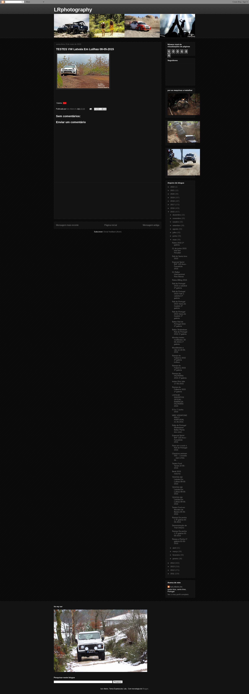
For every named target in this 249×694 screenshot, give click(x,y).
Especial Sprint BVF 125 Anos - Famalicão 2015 (179, 265)
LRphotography (73, 9)
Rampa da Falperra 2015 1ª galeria (179, 389)
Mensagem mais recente (67, 225)
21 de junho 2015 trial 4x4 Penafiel (179, 250)
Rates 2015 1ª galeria (178, 244)
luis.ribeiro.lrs (176, 587)
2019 (172, 197)
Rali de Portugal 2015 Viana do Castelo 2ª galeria (179, 305)
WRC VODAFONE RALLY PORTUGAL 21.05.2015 (179, 418)
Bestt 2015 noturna (176, 472)
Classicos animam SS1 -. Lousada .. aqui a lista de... (179, 456)
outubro (176, 222)
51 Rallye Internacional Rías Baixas (178, 274)
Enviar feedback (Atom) (112, 232)
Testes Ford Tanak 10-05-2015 (178, 465)
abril (175, 548)
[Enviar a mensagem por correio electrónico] (90, 109)
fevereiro (176, 555)
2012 (172, 570)
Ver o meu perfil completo (178, 594)
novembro (177, 218)
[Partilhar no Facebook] (102, 109)
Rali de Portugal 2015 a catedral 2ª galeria (179, 285)
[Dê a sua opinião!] (97, 109)
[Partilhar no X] (100, 109)
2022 (172, 187)
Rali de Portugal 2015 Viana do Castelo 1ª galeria (179, 315)
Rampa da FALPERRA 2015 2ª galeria (179, 375)
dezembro (177, 215)
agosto (176, 229)
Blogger (145, 689)
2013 (172, 566)
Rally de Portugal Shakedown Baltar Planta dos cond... (179, 428)
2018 (172, 201)
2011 (172, 574)
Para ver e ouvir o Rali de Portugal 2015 (179, 448)
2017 (172, 204)
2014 (172, 563)
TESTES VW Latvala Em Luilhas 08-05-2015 (179, 480)
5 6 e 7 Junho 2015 (177, 411)
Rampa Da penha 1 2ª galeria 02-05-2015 (179, 533)
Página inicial (110, 225)
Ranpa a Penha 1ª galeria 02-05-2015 (179, 541)
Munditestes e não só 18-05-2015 (179, 350)
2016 (172, 208)
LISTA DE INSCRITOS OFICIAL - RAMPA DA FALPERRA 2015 (178, 400)
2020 (172, 194)
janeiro (176, 559)
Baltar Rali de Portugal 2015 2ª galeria (179, 324)
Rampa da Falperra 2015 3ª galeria (179, 368)
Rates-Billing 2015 (179, 280)
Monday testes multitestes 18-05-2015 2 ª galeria (179, 340)
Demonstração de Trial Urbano (179, 526)
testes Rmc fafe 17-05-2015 (178, 382)
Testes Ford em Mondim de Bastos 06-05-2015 (179, 510)
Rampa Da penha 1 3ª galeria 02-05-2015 (179, 519)
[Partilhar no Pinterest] (105, 109)
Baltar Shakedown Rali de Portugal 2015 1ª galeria (179, 332)
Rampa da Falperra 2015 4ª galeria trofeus (179, 359)
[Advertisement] (107, 201)
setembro (177, 225)
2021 (172, 190)
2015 (172, 212)
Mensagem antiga (151, 225)
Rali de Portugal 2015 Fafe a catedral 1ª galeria (178, 294)
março (175, 551)
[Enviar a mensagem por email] (95, 109)
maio (175, 240)
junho (175, 236)
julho (175, 232)
